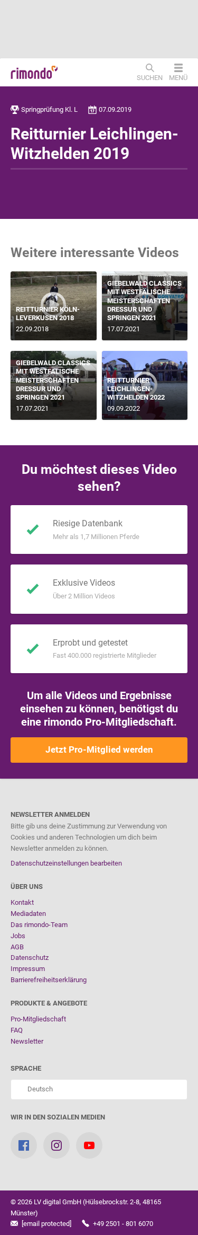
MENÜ (178, 77)
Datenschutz (30, 957)
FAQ (17, 1030)
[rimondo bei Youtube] (89, 1145)
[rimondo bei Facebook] (24, 1145)
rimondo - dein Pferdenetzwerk (34, 73)
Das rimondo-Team (39, 925)
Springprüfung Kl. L (49, 109)
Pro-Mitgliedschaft (38, 1019)
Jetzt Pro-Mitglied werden (99, 749)
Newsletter (27, 1041)
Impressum (28, 969)
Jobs (18, 936)
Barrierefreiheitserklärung (49, 980)
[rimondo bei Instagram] (56, 1145)
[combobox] (99, 1089)
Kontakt (22, 902)
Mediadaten (28, 914)
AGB (17, 947)
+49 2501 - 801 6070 (122, 1224)
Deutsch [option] (38, 1089)
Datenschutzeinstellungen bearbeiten (66, 863)
